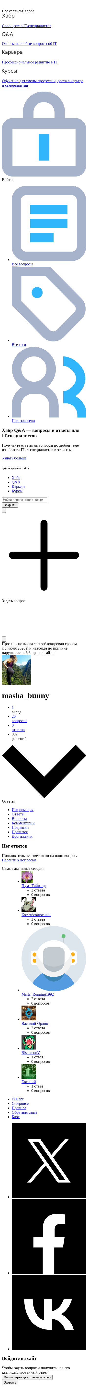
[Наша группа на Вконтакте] (49, 1349)
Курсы (17, 491)
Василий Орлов (35, 1023)
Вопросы (19, 818)
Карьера (18, 486)
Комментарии (23, 823)
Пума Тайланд (34, 886)
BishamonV (31, 1052)
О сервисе (20, 1103)
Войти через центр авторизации (27, 1377)
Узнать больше (14, 458)
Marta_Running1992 (38, 994)
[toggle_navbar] (4, 639)
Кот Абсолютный (36, 915)
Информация (22, 810)
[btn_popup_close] (10, 1382)
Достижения (22, 836)
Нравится (20, 832)
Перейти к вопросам (19, 860)
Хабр (16, 478)
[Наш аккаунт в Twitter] (49, 1197)
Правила (19, 1108)
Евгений (29, 1082)
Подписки (20, 827)
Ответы (18, 814)
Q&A (16, 482)
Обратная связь (24, 1112)
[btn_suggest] (4, 510)
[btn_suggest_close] (10, 505)
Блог (16, 1117)
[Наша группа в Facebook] (49, 1273)
